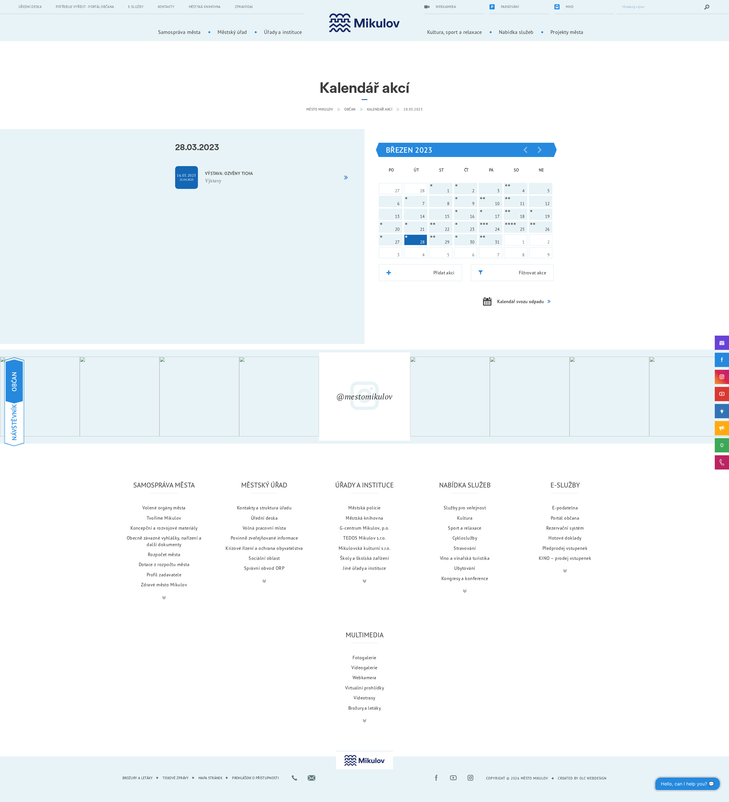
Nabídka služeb (516, 32)
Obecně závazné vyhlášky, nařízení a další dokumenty (164, 541)
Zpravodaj (244, 7)
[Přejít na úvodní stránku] (364, 23)
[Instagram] (722, 377)
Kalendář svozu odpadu (520, 301)
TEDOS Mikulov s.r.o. (364, 538)
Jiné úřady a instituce (364, 568)
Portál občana (565, 518)
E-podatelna (565, 508)
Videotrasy (364, 698)
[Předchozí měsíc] (525, 150)
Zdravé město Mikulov (164, 584)
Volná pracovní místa (264, 528)
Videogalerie (364, 667)
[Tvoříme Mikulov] (722, 411)
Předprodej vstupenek (565, 548)
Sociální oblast (264, 558)
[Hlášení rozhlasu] (722, 428)
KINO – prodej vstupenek (565, 558)
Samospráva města (179, 32)
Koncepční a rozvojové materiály (164, 528)
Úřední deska (30, 7)
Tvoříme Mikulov (164, 518)
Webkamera (364, 677)
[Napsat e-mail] (311, 778)
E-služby (136, 7)
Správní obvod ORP (264, 568)
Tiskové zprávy (176, 778)
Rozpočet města (164, 554)
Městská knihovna (205, 7)
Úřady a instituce (283, 32)
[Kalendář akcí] (722, 343)
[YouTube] (722, 394)
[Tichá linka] (722, 462)
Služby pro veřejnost (465, 508)
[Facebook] (722, 360)
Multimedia (365, 634)
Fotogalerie (364, 657)
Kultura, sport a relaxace (454, 32)
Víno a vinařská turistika (465, 558)
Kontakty (166, 7)
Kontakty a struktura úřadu (264, 508)
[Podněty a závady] (722, 445)
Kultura (464, 518)
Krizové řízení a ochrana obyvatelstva (264, 548)
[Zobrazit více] (164, 598)
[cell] (440, 188)
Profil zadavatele (164, 574)
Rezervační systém (565, 528)
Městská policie (364, 508)
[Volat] (294, 778)
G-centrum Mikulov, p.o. (364, 528)
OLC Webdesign (593, 778)
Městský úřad (232, 32)
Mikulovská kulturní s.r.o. (364, 548)
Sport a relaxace (465, 528)
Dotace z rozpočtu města (164, 564)
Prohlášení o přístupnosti (255, 778)
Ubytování (464, 568)
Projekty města (566, 32)
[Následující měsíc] (540, 150)
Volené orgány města (163, 508)
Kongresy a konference (464, 578)
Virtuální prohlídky (364, 688)
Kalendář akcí (379, 109)
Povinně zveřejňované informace (264, 538)
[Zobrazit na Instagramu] (40, 396)
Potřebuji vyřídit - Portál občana (85, 7)
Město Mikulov (319, 109)
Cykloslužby (464, 538)
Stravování (465, 548)
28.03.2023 (413, 109)
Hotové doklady (564, 538)
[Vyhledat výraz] (706, 7)
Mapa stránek (210, 778)
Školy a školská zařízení (364, 558)
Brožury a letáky (364, 708)
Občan (350, 109)
